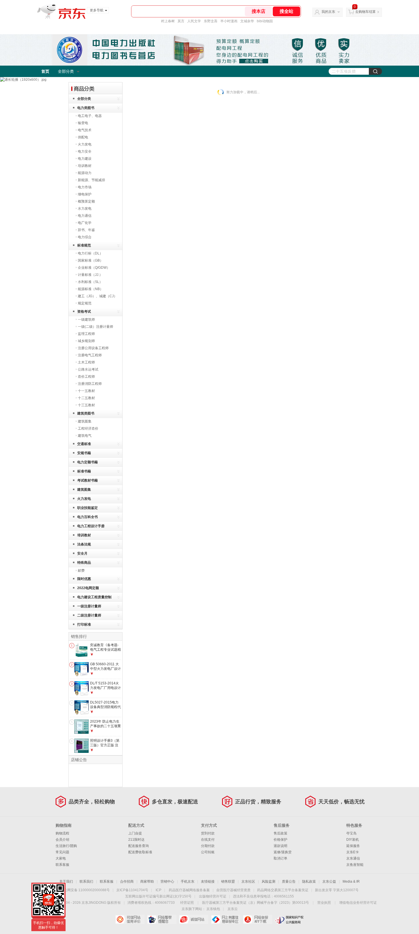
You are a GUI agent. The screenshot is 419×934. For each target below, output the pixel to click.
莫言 (181, 21)
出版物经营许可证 (212, 896)
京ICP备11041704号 (132, 890)
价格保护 (280, 840)
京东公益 (329, 882)
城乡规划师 (86, 341)
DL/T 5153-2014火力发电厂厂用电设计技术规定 (105, 687)
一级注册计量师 (89, 606)
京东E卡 (352, 852)
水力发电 (84, 209)
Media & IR (351, 882)
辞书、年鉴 (86, 230)
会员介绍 (62, 840)
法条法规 (84, 544)
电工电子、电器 (90, 116)
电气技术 (84, 130)
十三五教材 (86, 405)
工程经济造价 (88, 428)
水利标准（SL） (90, 282)
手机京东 (187, 882)
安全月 (82, 553)
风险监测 (268, 882)
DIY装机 (352, 840)
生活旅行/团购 (66, 846)
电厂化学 (84, 223)
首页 (45, 71)
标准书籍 (84, 471)
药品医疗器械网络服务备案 (189, 890)
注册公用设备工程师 (93, 348)
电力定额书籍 (87, 462)
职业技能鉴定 (87, 508)
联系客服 (62, 865)
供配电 (83, 137)
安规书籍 (84, 453)
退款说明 (280, 846)
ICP (158, 890)
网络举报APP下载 (257, 919)
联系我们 (86, 882)
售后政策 (280, 833)
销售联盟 (228, 882)
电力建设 (84, 159)
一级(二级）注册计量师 (95, 327)
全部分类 (66, 71)
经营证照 (187, 903)
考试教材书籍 (87, 480)
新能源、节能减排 (91, 180)
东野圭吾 (210, 21)
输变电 (83, 123)
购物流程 (62, 833)
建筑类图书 (85, 413)
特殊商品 (84, 563)
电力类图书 (85, 108)
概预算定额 (86, 201)
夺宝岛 (351, 833)
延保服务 (353, 846)
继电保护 (84, 194)
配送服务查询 (138, 846)
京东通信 (353, 858)
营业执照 (324, 903)
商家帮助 (147, 882)
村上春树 (168, 21)
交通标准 (84, 444)
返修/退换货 (283, 852)
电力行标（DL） (90, 253)
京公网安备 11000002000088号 (85, 890)
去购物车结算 (365, 12)
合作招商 (127, 882)
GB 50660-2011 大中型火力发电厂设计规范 (105, 668)
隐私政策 (309, 882)
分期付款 (208, 846)
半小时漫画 (228, 21)
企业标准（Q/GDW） (94, 268)
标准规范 (84, 245)
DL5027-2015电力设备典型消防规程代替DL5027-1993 (105, 706)
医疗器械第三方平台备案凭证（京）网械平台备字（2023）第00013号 (255, 903)
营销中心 (167, 882)
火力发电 (84, 144)
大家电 (61, 858)
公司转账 (208, 852)
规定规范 (84, 303)
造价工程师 (86, 377)
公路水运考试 (88, 369)
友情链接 (208, 882)
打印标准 (84, 624)
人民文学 (194, 21)
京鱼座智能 (354, 865)
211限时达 (136, 840)
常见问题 (62, 852)
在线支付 (208, 840)
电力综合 (84, 237)
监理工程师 (86, 334)
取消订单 (280, 858)
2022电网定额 (88, 588)
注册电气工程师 (90, 355)
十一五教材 (86, 391)
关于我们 (66, 882)
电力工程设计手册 (91, 526)
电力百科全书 (87, 517)
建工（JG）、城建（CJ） (97, 296)
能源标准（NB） (90, 289)
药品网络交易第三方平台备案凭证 (282, 890)
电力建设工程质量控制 (94, 597)
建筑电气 (84, 436)
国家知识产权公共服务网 (289, 919)
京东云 (232, 909)
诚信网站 (193, 919)
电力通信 (84, 216)
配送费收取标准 (140, 852)
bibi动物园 (265, 21)
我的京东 (328, 12)
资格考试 (84, 312)
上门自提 (135, 833)
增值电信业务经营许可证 (358, 903)
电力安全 (84, 151)
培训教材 (84, 166)
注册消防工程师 (90, 384)
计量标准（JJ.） (90, 275)
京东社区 (248, 882)
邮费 (81, 571)
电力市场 (84, 187)
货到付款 (208, 833)
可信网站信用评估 (130, 919)
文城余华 (247, 21)
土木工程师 (86, 362)
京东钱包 (213, 909)
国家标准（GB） (90, 260)
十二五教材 (86, 398)
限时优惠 (84, 579)
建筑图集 (84, 421)
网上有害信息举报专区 (225, 919)
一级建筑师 (86, 320)
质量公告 (289, 882)
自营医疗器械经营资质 (233, 890)
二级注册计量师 (89, 615)
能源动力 (84, 173)
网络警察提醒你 (161, 919)
